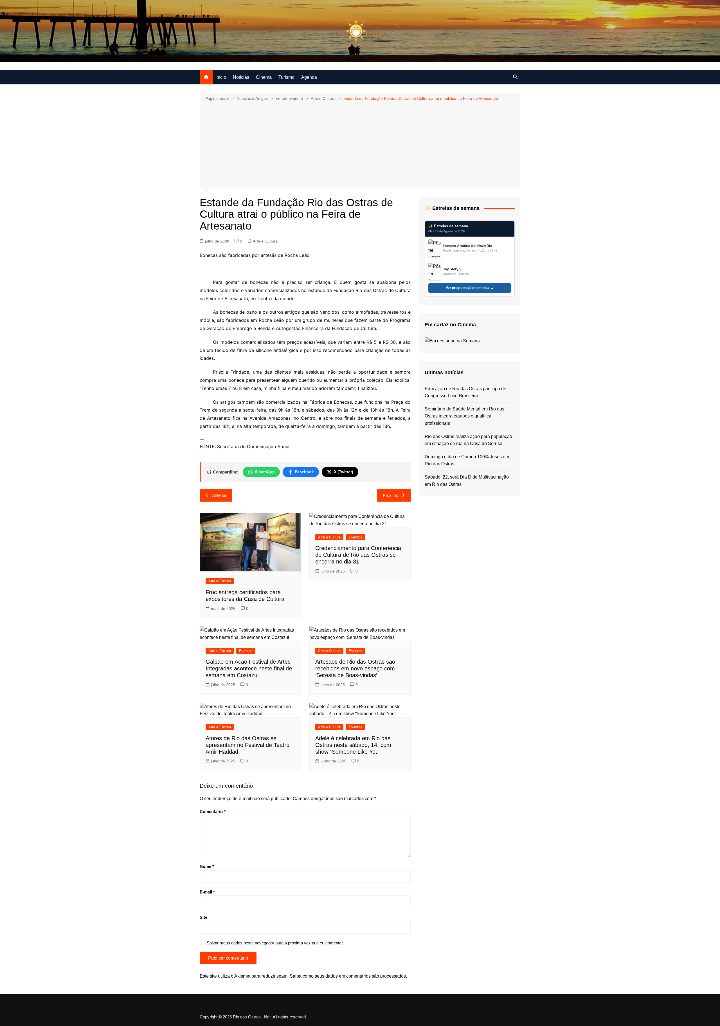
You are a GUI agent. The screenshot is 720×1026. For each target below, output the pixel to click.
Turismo (286, 77)
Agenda (309, 77)
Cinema (264, 77)
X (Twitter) (343, 472)
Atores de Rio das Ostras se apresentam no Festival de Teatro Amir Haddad (247, 745)
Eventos (355, 537)
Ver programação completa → (470, 287)
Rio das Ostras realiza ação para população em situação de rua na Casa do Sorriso (468, 440)
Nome (207, 866)
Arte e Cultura (265, 241)
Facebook (304, 472)
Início (220, 77)
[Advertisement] (360, 144)
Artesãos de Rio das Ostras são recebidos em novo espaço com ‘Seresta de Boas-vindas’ (355, 668)
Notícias (241, 77)
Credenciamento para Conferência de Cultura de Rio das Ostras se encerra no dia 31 (358, 555)
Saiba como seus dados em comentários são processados (348, 976)
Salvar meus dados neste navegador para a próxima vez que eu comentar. (275, 942)
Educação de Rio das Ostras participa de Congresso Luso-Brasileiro (465, 392)
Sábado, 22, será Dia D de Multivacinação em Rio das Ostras (467, 481)
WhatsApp (265, 472)
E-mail (207, 892)
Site (203, 917)
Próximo (390, 495)
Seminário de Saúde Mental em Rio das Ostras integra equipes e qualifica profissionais (464, 416)
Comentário (213, 811)
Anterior (219, 495)
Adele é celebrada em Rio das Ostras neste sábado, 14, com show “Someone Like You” (353, 745)
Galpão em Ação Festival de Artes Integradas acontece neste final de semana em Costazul (249, 668)
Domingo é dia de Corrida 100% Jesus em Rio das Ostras (467, 460)
